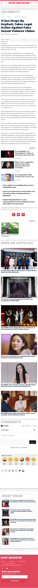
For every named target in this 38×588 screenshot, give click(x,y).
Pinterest (23, 214)
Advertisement (19, 6)
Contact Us (12, 561)
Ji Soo (3, 16)
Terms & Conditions (9, 563)
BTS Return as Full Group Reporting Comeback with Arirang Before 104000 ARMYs (21, 511)
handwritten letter (17, 87)
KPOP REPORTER (19, 3)
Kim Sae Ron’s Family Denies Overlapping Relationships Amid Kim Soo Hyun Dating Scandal (22, 530)
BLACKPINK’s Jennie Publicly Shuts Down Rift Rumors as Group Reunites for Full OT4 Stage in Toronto (23, 521)
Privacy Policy (22, 561)
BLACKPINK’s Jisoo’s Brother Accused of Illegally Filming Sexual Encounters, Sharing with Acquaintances (22, 540)
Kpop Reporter (16, 208)
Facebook (13, 214)
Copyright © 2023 (6, 208)
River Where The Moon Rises (20, 16)
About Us (3, 561)
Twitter (18, 214)
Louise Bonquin (14, 34)
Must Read (12, 496)
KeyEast (9, 16)
